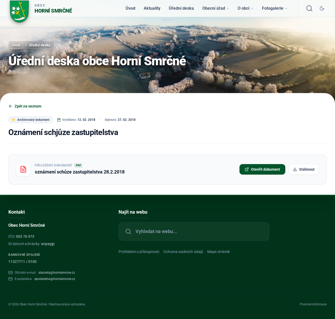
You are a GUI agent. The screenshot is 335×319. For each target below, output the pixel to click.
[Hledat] (309, 8)
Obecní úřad (213, 8)
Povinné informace (313, 304)
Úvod (130, 8)
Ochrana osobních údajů (183, 252)
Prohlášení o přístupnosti (139, 252)
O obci (243, 8)
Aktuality (152, 8)
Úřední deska (181, 8)
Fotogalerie (272, 8)
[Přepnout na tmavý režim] (322, 8)
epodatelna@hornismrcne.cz (55, 279)
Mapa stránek (218, 252)
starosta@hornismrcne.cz (56, 272)
